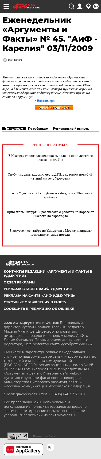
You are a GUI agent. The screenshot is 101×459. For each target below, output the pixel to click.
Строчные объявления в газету (35, 302)
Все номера (46, 101)
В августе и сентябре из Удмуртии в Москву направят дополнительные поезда (51, 232)
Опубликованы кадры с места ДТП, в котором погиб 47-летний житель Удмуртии (50, 176)
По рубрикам (38, 128)
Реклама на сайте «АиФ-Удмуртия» (39, 296)
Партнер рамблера (44, 436)
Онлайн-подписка (54, 107)
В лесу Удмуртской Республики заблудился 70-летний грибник (50, 195)
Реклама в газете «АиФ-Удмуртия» (38, 289)
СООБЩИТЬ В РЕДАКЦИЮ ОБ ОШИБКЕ (39, 309)
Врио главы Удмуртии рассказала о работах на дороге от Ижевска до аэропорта (50, 214)
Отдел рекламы (19, 282)
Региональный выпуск (71, 128)
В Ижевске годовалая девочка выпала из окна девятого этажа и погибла (50, 158)
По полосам (14, 128)
